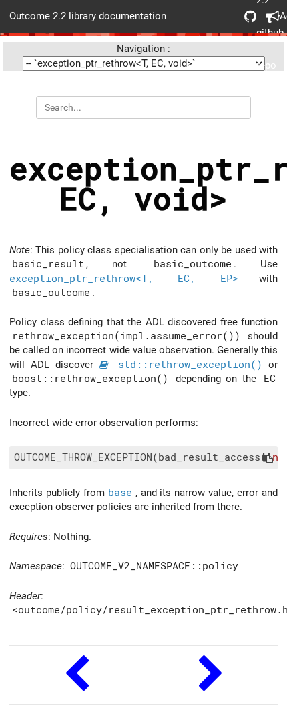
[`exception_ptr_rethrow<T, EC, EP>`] (76, 675)
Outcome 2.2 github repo (245, 16)
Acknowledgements (267, 16)
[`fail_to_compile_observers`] (211, 675)
